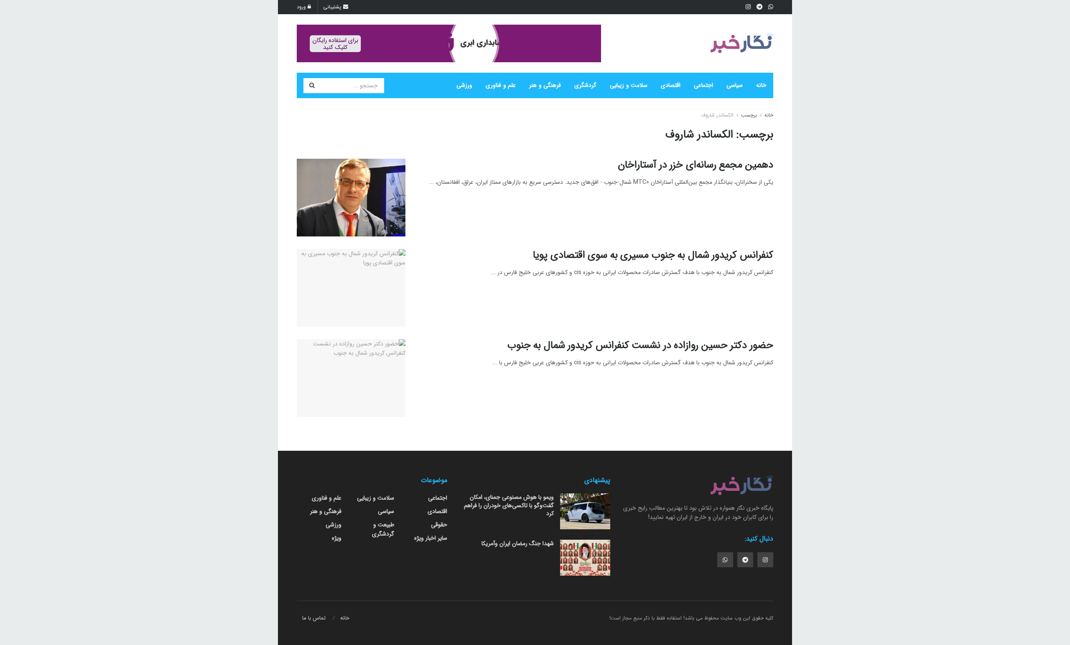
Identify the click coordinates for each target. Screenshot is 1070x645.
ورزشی (464, 85)
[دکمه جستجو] (311, 85)
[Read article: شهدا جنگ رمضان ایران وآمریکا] (585, 558)
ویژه (336, 538)
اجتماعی (703, 85)
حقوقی (439, 524)
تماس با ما (314, 618)
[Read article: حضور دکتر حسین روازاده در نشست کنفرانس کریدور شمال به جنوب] (351, 378)
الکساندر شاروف (717, 115)
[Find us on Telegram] (745, 559)
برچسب (749, 115)
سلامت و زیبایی (628, 85)
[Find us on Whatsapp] (725, 559)
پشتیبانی (333, 7)
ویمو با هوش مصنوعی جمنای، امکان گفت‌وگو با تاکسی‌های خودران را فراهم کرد (509, 505)
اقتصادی (670, 85)
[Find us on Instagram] (765, 559)
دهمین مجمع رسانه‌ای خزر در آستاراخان (695, 165)
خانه (761, 85)
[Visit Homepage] (742, 43)
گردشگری (585, 85)
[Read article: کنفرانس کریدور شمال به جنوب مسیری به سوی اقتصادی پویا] (351, 288)
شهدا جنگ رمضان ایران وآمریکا (518, 543)
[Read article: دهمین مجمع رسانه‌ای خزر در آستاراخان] (351, 197)
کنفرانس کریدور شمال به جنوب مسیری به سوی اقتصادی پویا (653, 255)
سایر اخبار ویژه (430, 538)
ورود (302, 7)
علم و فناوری (501, 85)
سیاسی (734, 85)
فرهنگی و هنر (545, 85)
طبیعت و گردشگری (383, 529)
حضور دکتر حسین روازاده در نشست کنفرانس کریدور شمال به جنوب (640, 345)
